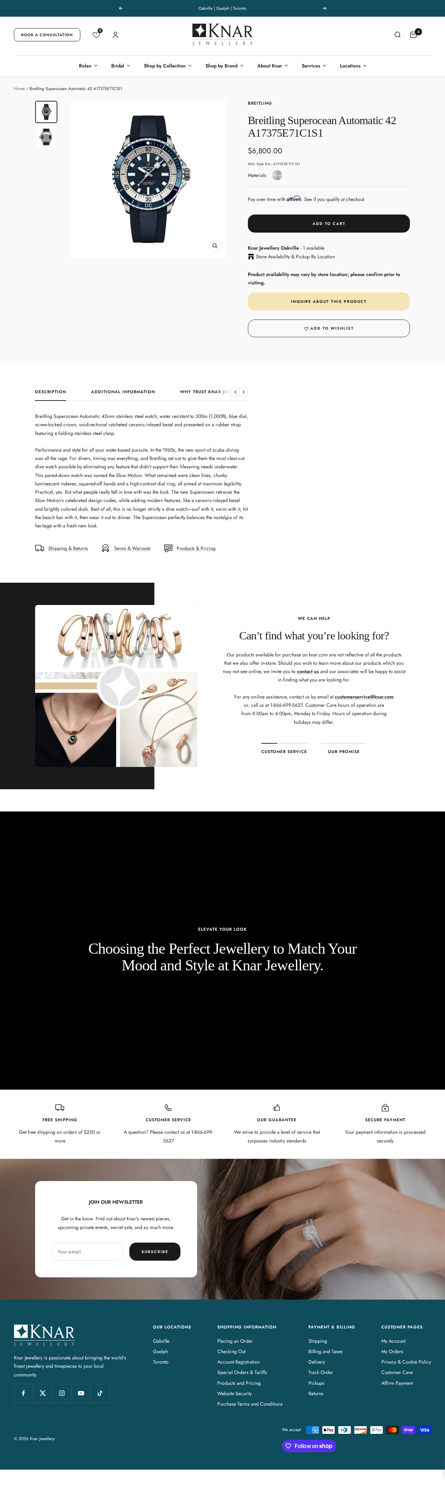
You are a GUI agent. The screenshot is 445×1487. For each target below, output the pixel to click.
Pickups (316, 1383)
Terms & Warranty (132, 548)
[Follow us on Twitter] (42, 1393)
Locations (350, 65)
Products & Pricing (196, 548)
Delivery (316, 1361)
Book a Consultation (47, 35)
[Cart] (413, 35)
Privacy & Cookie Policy (406, 1361)
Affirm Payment (397, 1383)
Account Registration (238, 1361)
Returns (315, 1393)
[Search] (397, 35)
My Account (393, 1341)
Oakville (161, 1341)
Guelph (160, 1351)
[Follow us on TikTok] (100, 1393)
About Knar (269, 65)
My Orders (392, 1351)
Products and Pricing (239, 1383)
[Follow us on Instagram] (61, 1393)
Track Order (320, 1372)
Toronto (161, 1361)
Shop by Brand (221, 65)
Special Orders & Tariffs (242, 1372)
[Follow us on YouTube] (80, 1393)
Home (19, 89)
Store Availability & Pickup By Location (295, 256)
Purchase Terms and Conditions (250, 1403)
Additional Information (123, 392)
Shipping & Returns (68, 548)
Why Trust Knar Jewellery (214, 392)
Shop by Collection (165, 65)
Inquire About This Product (329, 301)
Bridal (117, 65)
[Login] (115, 35)
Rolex (85, 65)
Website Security (234, 1393)
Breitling (260, 103)
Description (50, 392)
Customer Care (397, 1372)
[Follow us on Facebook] (23, 1393)
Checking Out (231, 1351)
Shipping (317, 1341)
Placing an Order (235, 1341)
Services (311, 65)
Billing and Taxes (325, 1351)
